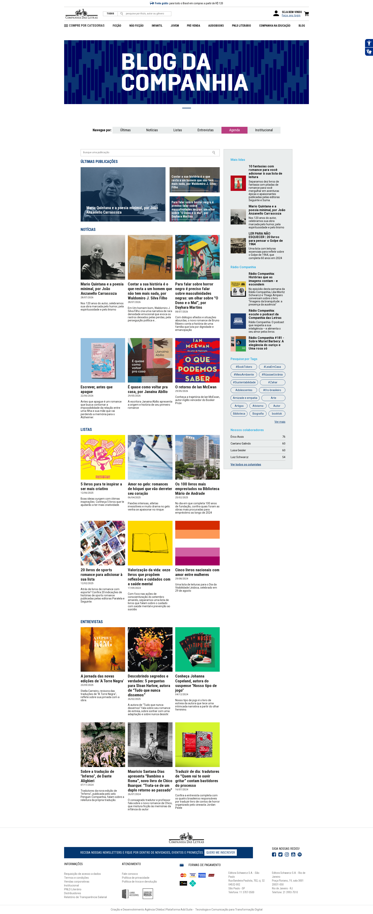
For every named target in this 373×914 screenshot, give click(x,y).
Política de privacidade (135, 877)
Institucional (264, 130)
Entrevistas (206, 130)
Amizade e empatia (245, 397)
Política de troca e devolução (139, 881)
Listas (177, 130)
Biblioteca (239, 413)
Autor (276, 405)
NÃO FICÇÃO (136, 25)
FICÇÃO (117, 25)
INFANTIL (157, 25)
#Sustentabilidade (244, 382)
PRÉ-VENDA (193, 25)
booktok (277, 413)
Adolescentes (243, 390)
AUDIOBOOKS (216, 25)
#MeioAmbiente (244, 374)
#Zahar (272, 382)
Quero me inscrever (220, 852)
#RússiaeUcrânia (272, 374)
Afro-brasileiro (272, 390)
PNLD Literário (72, 889)
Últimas (125, 130)
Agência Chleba (154, 909)
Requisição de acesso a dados (82, 873)
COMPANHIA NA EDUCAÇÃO (274, 25)
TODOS (110, 13)
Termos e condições (76, 877)
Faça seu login (291, 15)
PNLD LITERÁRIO (241, 25)
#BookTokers (244, 366)
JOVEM (175, 25)
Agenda (234, 130)
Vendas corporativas (76, 881)
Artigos (239, 405)
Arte (273, 397)
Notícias (152, 130)
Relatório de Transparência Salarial (85, 897)
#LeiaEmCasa (272, 366)
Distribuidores (72, 893)
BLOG (302, 25)
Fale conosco (130, 873)
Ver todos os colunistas (246, 464)
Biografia (258, 413)
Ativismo (258, 405)
